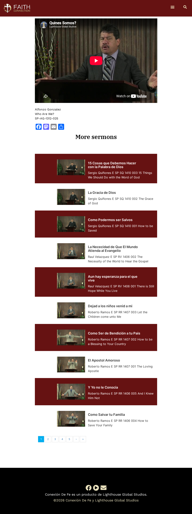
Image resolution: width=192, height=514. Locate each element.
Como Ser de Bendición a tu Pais (114, 333)
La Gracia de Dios (102, 193)
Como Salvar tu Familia (106, 415)
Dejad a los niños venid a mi (110, 306)
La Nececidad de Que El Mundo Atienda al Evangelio (113, 249)
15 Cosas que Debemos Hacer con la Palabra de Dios (112, 165)
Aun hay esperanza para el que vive (112, 278)
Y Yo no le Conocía (103, 387)
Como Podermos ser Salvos (110, 220)
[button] (173, 7)
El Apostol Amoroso (104, 360)
